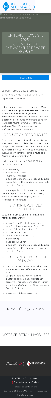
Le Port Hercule (9, 107)
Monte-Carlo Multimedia (28, 378)
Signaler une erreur (25, 395)
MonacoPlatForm (32, 382)
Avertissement (41, 391)
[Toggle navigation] (47, 6)
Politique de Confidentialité (25, 387)
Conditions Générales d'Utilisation (18, 391)
